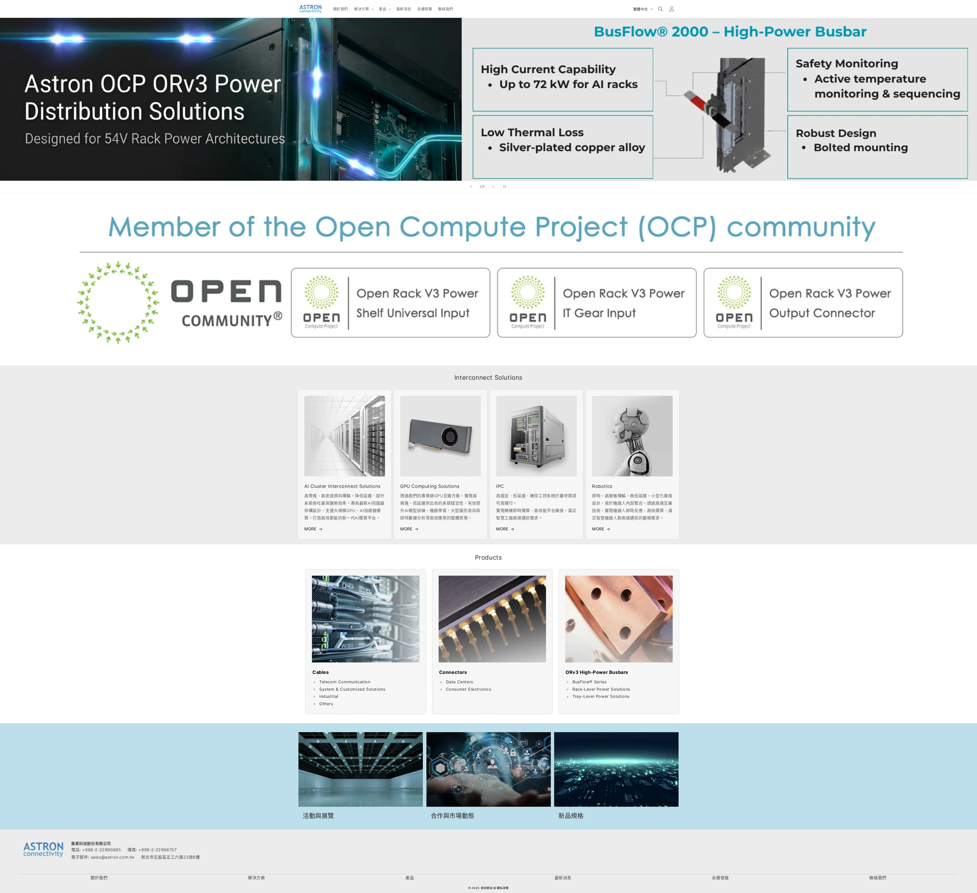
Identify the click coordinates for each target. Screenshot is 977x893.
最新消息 (563, 877)
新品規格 (570, 815)
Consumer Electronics (468, 689)
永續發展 (720, 877)
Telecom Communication (344, 681)
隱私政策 (503, 888)
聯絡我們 (877, 877)
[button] (363, 9)
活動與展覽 (318, 815)
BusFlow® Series (589, 681)
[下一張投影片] (493, 186)
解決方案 (256, 877)
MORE (310, 528)
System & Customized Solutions (352, 689)
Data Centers (459, 681)
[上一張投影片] (471, 186)
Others (326, 703)
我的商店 (487, 888)
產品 (410, 877)
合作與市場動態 (453, 815)
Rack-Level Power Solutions (601, 689)
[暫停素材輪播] (506, 186)
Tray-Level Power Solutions (600, 696)
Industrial (328, 696)
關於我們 (99, 877)
